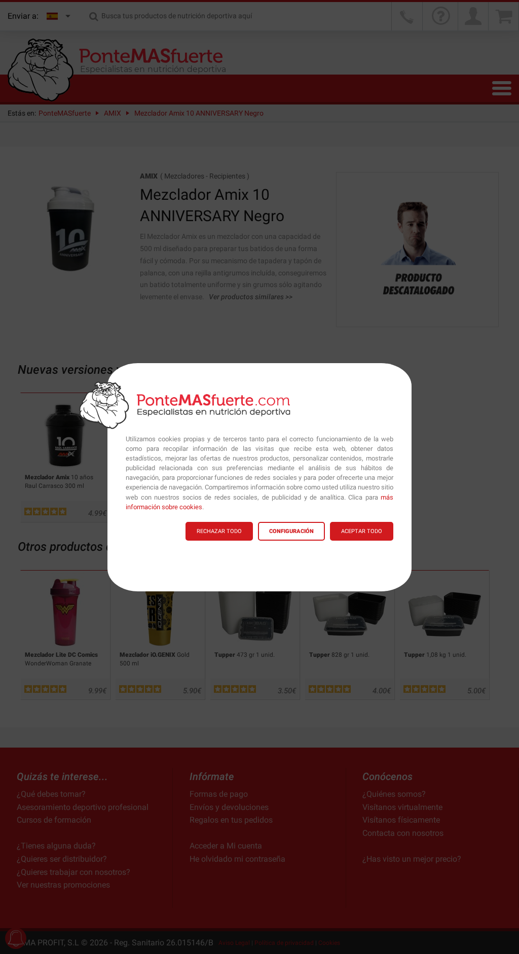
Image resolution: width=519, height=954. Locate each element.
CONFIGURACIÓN (291, 531)
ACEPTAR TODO (361, 531)
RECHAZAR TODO (219, 531)
